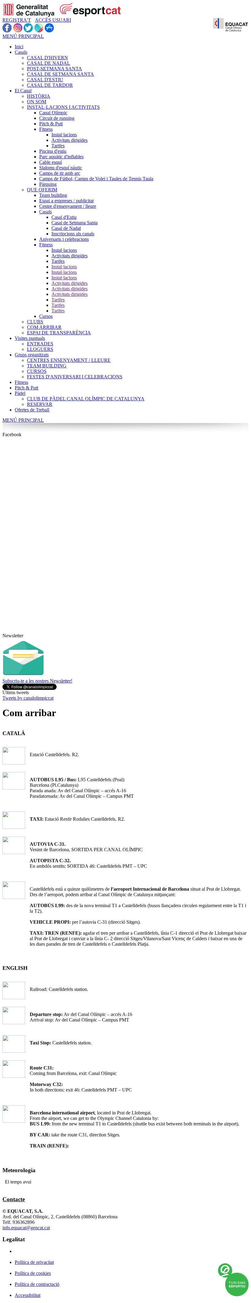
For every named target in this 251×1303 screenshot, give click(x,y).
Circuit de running (56, 118)
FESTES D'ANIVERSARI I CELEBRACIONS (74, 376)
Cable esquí (50, 162)
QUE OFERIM (42, 189)
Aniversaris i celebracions (64, 239)
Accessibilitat (27, 1295)
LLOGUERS (40, 349)
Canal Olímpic (53, 112)
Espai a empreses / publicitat (66, 200)
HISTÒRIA (38, 96)
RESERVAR (39, 404)
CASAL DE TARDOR (50, 85)
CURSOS (37, 371)
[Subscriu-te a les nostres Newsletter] (23, 676)
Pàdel (20, 393)
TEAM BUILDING (46, 365)
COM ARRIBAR (44, 327)
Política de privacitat (34, 1262)
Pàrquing (48, 184)
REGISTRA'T (16, 20)
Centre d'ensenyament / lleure (67, 206)
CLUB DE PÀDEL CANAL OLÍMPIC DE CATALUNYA (85, 398)
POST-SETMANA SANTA (54, 68)
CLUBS (35, 321)
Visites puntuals (30, 338)
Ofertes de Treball (32, 409)
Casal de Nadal (66, 228)
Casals (21, 52)
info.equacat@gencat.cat (26, 1227)
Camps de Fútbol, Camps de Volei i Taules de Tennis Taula (96, 178)
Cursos (46, 316)
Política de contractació (37, 1284)
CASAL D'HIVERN (47, 57)
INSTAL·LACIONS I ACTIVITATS (63, 107)
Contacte (13, 1199)
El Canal (23, 90)
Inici (19, 46)
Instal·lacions (64, 134)
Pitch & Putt (51, 123)
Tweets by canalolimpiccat (28, 698)
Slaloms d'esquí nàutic (60, 167)
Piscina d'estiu (52, 151)
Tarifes (58, 145)
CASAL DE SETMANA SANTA (60, 74)
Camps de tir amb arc (59, 173)
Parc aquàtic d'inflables (61, 156)
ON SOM (36, 101)
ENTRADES (40, 343)
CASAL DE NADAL (48, 63)
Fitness (46, 129)
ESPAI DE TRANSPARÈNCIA (59, 332)
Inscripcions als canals (72, 233)
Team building (53, 195)
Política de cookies (33, 1273)
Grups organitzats (32, 354)
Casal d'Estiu (64, 217)
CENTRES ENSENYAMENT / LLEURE (69, 360)
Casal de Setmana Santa (74, 222)
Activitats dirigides (69, 140)
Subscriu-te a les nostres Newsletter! (37, 680)
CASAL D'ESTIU (45, 79)
